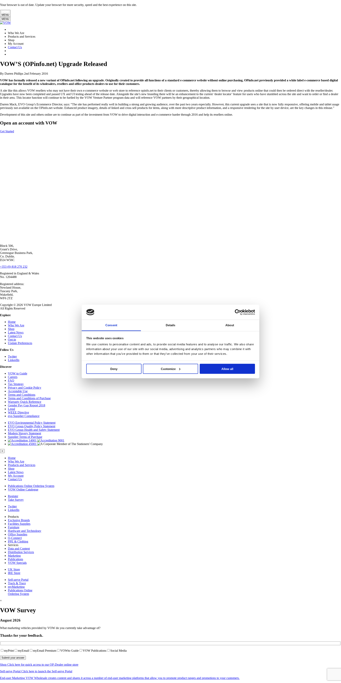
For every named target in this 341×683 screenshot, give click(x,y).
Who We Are (16, 325)
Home (12, 321)
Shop (11, 329)
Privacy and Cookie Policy (24, 387)
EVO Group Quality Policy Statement (31, 426)
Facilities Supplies (19, 523)
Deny (113, 368)
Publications (15, 559)
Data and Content (19, 548)
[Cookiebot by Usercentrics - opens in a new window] (237, 312)
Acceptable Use (18, 391)
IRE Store (14, 573)
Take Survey (16, 499)
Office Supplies (17, 534)
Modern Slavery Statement (24, 433)
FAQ (11, 380)
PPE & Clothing (18, 541)
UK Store (14, 569)
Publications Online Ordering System (31, 486)
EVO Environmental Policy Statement (31, 422)
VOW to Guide (17, 373)
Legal (11, 409)
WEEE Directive (18, 412)
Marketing (14, 555)
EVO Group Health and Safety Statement (34, 429)
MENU (5, 14)
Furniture (13, 527)
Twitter (12, 356)
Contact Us (15, 47)
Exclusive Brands (19, 520)
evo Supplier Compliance (23, 416)
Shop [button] (11, 468)
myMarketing (16, 586)
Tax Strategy (16, 384)
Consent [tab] (111, 325)
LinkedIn (13, 360)
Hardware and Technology (24, 530)
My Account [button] (15, 475)
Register (13, 496)
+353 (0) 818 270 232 (13, 266)
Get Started (7, 131)
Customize (168, 368)
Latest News (15, 332)
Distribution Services (21, 552)
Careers (12, 377)
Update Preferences (20, 343)
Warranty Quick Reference (24, 401)
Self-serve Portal (18, 579)
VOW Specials (17, 562)
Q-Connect (15, 538)
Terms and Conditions (21, 394)
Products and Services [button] (21, 465)
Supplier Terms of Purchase (25, 437)
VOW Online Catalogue (23, 489)
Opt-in (12, 339)
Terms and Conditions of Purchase (29, 398)
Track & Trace (17, 583)
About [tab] (229, 325)
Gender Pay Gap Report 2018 (26, 405)
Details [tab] (170, 325)
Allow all (227, 368)
